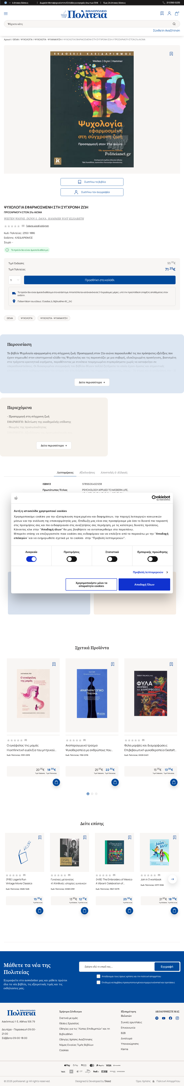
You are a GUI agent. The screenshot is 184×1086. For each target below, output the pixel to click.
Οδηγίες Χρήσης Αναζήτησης (76, 1039)
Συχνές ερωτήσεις (131, 1022)
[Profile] (169, 13)
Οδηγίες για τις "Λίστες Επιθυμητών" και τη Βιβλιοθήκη (84, 1031)
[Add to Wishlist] (171, 54)
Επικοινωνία (128, 1027)
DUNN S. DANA (36, 219)
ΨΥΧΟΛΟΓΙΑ (27, 39)
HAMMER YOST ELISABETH (66, 219)
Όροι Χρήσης (143, 1081)
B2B (123, 1033)
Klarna (124, 1049)
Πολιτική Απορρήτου (168, 1081)
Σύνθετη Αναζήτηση (166, 30)
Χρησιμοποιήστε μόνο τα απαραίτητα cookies (91, 584)
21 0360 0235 (173, 2)
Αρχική (7, 39)
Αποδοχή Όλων (144, 584)
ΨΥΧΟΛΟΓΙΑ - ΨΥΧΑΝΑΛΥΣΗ (47, 39)
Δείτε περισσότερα (92, 382)
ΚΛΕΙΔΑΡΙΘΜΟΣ (24, 237)
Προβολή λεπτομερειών (148, 572)
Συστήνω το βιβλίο (95, 181)
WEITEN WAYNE (14, 219)
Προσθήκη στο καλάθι (100, 280)
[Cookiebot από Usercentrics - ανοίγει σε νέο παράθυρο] (154, 498)
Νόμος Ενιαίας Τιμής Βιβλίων (76, 1044)
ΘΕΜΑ (16, 39)
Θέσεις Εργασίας (69, 1023)
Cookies (63, 1050)
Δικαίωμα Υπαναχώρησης (130, 1041)
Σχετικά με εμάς (68, 1018)
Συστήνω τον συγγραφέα (95, 192)
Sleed (107, 1081)
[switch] (72, 559)
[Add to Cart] (56, 782)
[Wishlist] (162, 13)
